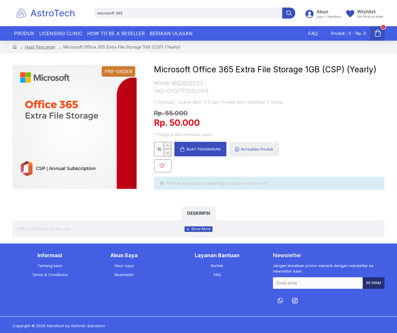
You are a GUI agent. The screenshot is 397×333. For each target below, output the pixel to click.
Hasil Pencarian (40, 47)
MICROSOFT (187, 83)
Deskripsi (198, 213)
